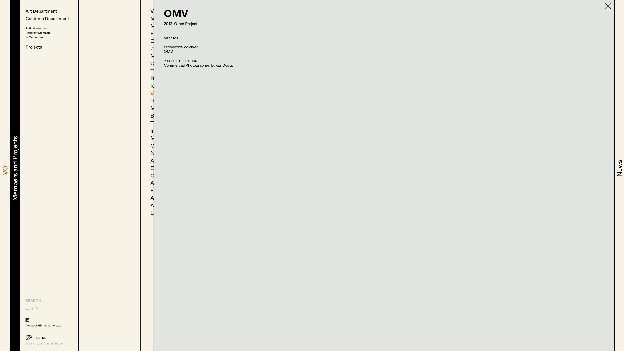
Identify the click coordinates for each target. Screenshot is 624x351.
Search (33, 301)
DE (38, 337)
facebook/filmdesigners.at (43, 325)
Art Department (41, 10)
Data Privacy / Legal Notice (44, 343)
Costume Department (47, 18)
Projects (34, 46)
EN (44, 337)
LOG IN (32, 308)
